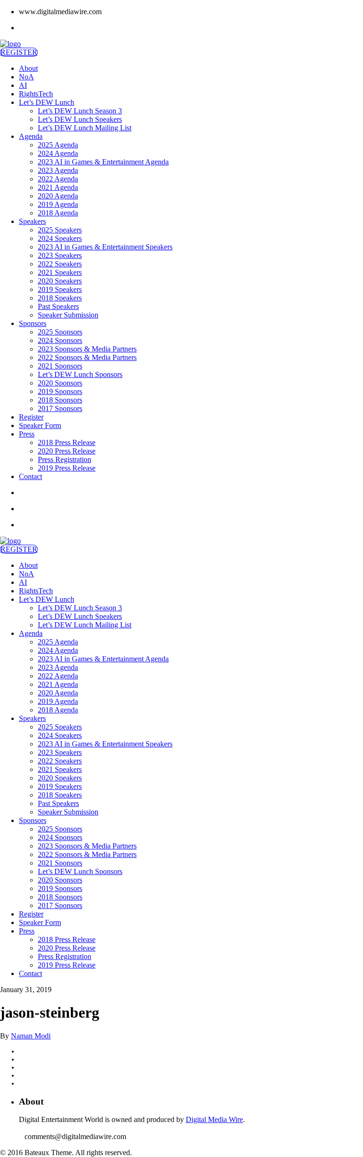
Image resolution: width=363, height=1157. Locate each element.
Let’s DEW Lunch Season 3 (80, 111)
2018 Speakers (60, 298)
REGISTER (18, 52)
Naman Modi (31, 1036)
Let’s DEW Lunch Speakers (80, 119)
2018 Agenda (58, 213)
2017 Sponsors (60, 408)
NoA (26, 77)
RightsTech (36, 94)
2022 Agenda (58, 179)
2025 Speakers (60, 230)
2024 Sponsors (60, 340)
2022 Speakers (60, 264)
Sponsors (32, 323)
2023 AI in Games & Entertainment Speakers (105, 247)
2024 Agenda (58, 153)
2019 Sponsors (60, 391)
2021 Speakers (60, 272)
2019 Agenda (58, 204)
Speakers (32, 221)
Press (27, 434)
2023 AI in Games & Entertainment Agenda (103, 162)
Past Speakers (58, 306)
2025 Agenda (58, 145)
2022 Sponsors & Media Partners (87, 357)
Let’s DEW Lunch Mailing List (84, 128)
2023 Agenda (58, 170)
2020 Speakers (60, 281)
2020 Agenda (58, 196)
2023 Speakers (60, 255)
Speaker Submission (68, 315)
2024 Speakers (60, 238)
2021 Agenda (58, 187)
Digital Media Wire (214, 1119)
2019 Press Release (66, 468)
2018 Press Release (66, 442)
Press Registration (64, 459)
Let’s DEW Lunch (46, 102)
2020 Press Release (66, 451)
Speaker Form (40, 425)
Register (31, 417)
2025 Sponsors (60, 332)
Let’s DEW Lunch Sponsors (80, 374)
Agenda (31, 136)
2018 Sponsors (60, 400)
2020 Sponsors (60, 383)
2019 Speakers (60, 289)
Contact (30, 476)
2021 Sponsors (60, 366)
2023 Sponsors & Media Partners (87, 349)
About (28, 68)
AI (23, 85)
